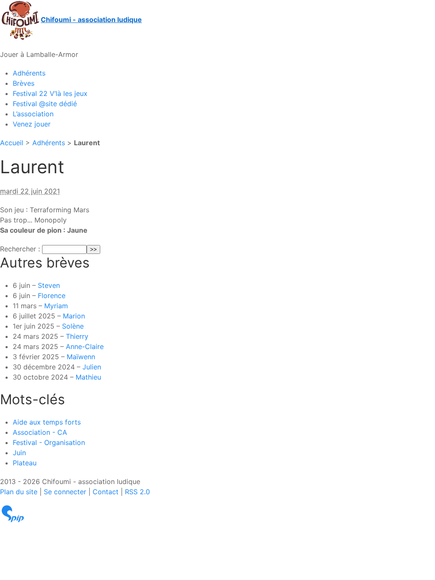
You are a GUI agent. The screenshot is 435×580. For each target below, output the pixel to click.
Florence (51, 295)
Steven (49, 285)
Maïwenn (81, 356)
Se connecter (65, 491)
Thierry (77, 336)
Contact (106, 491)
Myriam (56, 305)
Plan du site (18, 491)
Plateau (25, 463)
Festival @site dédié (45, 103)
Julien (91, 367)
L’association (33, 114)
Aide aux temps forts (47, 422)
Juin (19, 452)
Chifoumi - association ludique (91, 19)
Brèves (23, 83)
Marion (74, 316)
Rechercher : (20, 249)
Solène (73, 326)
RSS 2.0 (137, 491)
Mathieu (88, 377)
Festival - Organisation (49, 442)
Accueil (11, 142)
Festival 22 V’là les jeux (50, 93)
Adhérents (29, 73)
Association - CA (40, 432)
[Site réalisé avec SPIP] (12, 513)
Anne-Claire (85, 346)
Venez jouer (32, 124)
